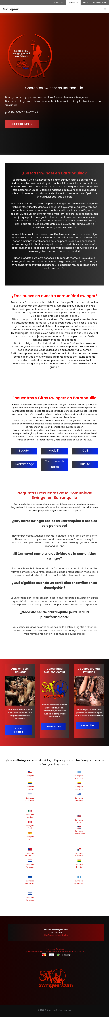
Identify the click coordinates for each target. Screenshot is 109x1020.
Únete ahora (53, 726)
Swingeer (11, 9)
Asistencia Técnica (73, 951)
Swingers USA (79, 821)
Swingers (59, 2)
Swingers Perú (30, 827)
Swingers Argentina (79, 777)
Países (72, 2)
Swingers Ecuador (79, 788)
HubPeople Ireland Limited (56, 935)
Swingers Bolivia (79, 865)
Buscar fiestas (18, 730)
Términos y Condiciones (56, 949)
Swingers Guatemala (79, 882)
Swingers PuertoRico (30, 854)
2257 (83, 951)
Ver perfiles (87, 725)
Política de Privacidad (35, 951)
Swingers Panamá (79, 854)
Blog (85, 2)
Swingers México (30, 815)
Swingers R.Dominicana (79, 832)
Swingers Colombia (30, 788)
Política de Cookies (55, 951)
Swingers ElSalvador (30, 882)
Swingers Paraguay (30, 865)
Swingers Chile (30, 777)
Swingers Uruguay (79, 799)
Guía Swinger (99, 2)
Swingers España (30, 838)
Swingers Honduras (30, 898)
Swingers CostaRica (30, 799)
